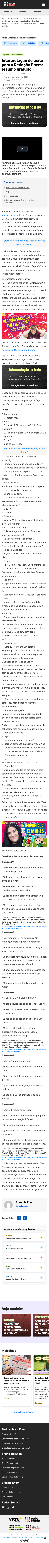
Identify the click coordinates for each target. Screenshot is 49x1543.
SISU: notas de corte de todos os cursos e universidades (24, 242)
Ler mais (7, 1398)
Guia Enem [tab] (7, 11)
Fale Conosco (7, 1496)
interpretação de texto (13, 215)
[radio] (12, 80)
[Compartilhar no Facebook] (19, 1218)
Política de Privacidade (11, 1492)
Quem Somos (7, 1487)
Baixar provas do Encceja (12, 1477)
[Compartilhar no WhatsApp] (25, 1218)
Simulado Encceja (9, 1472)
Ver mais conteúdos (24, 1412)
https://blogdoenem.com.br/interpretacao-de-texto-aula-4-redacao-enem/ (24, 927)
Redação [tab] (37, 11)
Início (4, 18)
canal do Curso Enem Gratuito (20, 350)
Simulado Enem (8, 1458)
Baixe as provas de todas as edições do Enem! (24, 450)
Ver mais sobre (23, 1206)
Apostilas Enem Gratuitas (29, 21)
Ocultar (19, 182)
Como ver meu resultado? (13, 1443)
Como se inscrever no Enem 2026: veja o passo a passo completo (16, 1380)
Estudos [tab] (22, 11)
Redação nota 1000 (10, 1463)
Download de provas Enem (13, 1468)
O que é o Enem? (9, 1434)
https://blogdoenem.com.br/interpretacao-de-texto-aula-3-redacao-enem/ (24, 1050)
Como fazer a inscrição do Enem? (16, 1439)
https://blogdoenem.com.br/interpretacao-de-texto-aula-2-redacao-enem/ (24, 1158)
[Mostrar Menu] (43, 4)
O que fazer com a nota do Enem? (16, 1448)
